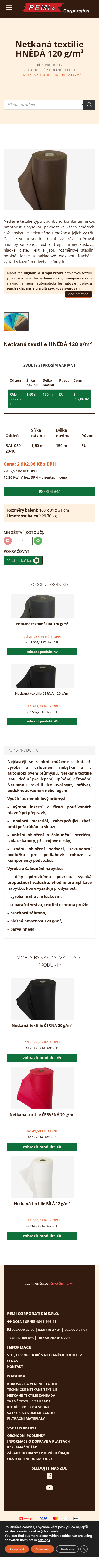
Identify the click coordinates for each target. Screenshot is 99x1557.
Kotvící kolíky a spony (28, 1407)
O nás (12, 1360)
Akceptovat (16, 1549)
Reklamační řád (22, 1447)
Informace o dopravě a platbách (38, 1441)
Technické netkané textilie (51, 70)
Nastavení (67, 1549)
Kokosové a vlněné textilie (32, 1384)
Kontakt (15, 1366)
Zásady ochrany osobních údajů (38, 1453)
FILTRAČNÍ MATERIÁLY (26, 1418)
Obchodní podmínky (26, 1435)
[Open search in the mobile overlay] (49, 105)
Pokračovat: (17, 551)
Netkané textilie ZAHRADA (31, 1395)
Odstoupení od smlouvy (30, 1458)
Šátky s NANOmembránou (31, 1412)
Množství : (24, 532)
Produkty (53, 65)
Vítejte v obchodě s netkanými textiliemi (45, 1355)
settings (44, 1540)
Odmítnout (43, 1549)
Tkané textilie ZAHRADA (29, 1401)
